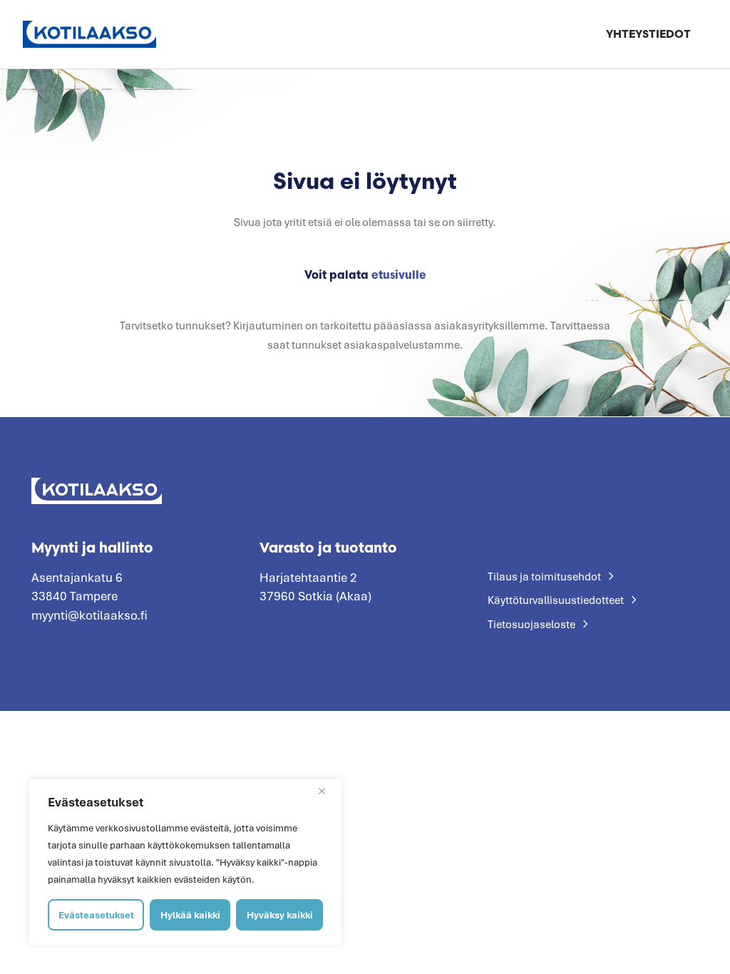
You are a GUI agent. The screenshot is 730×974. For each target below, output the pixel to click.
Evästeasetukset (96, 914)
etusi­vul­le (398, 274)
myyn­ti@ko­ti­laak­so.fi (89, 615)
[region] (185, 862)
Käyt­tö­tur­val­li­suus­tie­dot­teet (556, 600)
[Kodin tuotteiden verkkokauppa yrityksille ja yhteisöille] (89, 34)
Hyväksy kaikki (280, 914)
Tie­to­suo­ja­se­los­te (531, 624)
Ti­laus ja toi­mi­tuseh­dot (544, 576)
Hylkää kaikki (190, 914)
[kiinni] (327, 790)
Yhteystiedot (648, 34)
